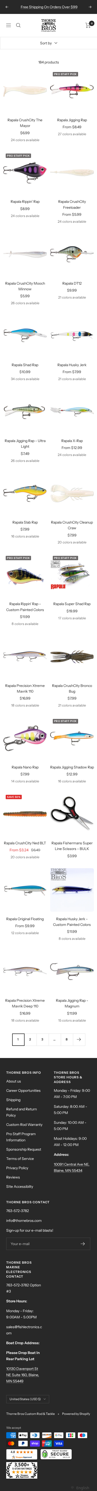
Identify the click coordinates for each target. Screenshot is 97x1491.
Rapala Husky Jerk (71, 365)
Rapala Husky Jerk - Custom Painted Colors (72, 922)
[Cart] (88, 25)
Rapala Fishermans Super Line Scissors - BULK (72, 846)
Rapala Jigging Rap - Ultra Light (25, 443)
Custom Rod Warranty (24, 1124)
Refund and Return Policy (21, 1112)
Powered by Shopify (76, 1414)
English (82, 1487)
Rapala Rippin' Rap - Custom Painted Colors (25, 607)
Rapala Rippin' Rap (25, 201)
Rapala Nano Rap (25, 767)
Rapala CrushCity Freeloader (72, 204)
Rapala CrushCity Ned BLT (25, 843)
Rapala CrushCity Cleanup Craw (72, 525)
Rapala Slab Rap (25, 522)
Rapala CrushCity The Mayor (25, 123)
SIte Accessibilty (19, 1186)
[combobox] (80, 1488)
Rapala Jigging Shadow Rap (72, 767)
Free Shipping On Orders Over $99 (49, 7)
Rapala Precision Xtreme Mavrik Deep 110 (25, 1003)
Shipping (13, 1099)
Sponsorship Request (23, 1149)
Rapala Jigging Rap (72, 120)
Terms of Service (20, 1158)
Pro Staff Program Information (21, 1137)
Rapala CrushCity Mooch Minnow (25, 286)
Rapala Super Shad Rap (72, 604)
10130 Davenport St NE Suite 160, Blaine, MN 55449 (22, 1374)
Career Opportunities (23, 1090)
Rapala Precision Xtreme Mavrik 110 (25, 688)
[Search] (18, 25)
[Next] (79, 1039)
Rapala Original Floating (25, 919)
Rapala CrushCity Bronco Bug (72, 688)
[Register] (83, 1244)
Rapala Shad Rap (25, 365)
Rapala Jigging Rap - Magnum (72, 1003)
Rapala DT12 (72, 283)
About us (13, 1081)
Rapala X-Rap (72, 440)
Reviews (13, 1177)
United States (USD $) (25, 1399)
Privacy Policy (17, 1168)
